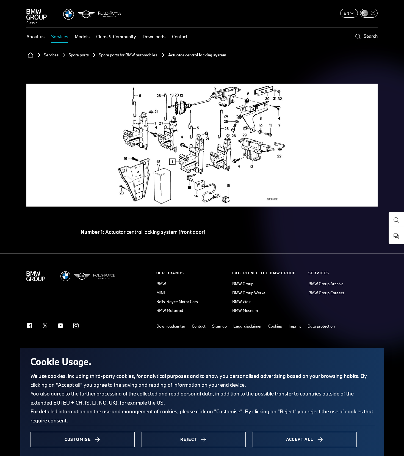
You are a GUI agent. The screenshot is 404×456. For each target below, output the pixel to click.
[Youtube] (60, 325)
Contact (180, 36)
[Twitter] (45, 325)
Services (59, 36)
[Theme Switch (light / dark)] (369, 13)
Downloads (154, 36)
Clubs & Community (116, 36)
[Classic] (36, 14)
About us (35, 36)
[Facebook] (29, 325)
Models (82, 36)
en (347, 13)
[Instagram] (76, 325)
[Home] (30, 55)
